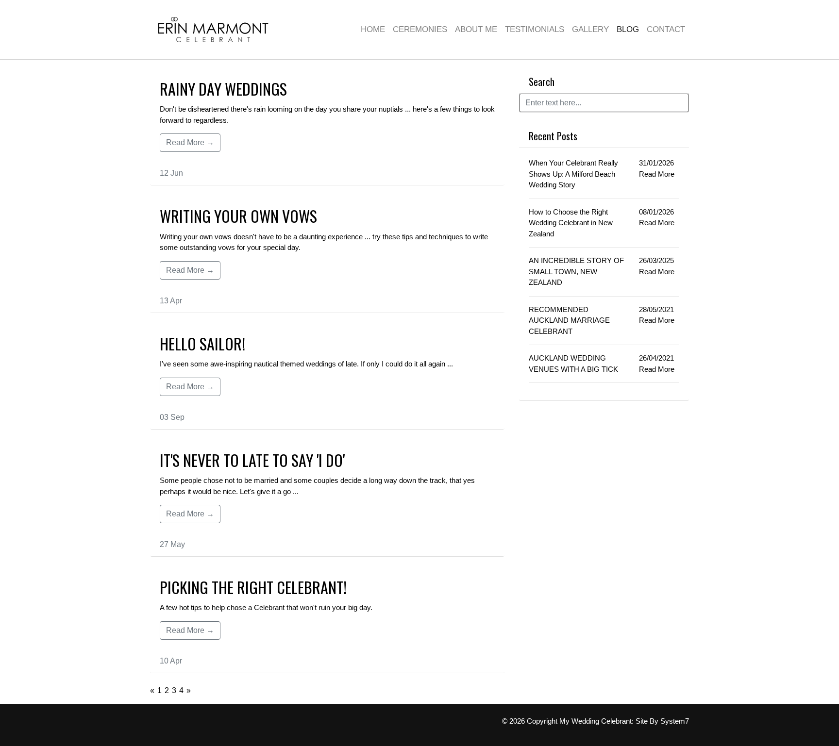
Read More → (190, 142)
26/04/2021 (656, 358)
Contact (666, 29)
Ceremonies (420, 29)
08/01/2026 (656, 212)
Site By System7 (662, 721)
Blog (628, 29)
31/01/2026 (656, 163)
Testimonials (534, 29)
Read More (656, 174)
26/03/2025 (656, 260)
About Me (476, 29)
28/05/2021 (656, 309)
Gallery (590, 29)
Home (373, 29)
